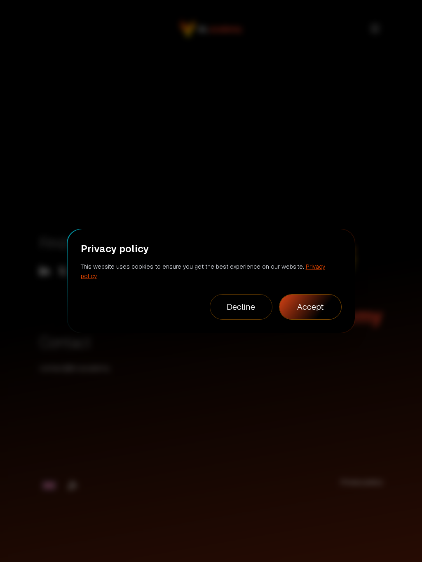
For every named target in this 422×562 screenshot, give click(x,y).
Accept (310, 307)
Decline (241, 307)
